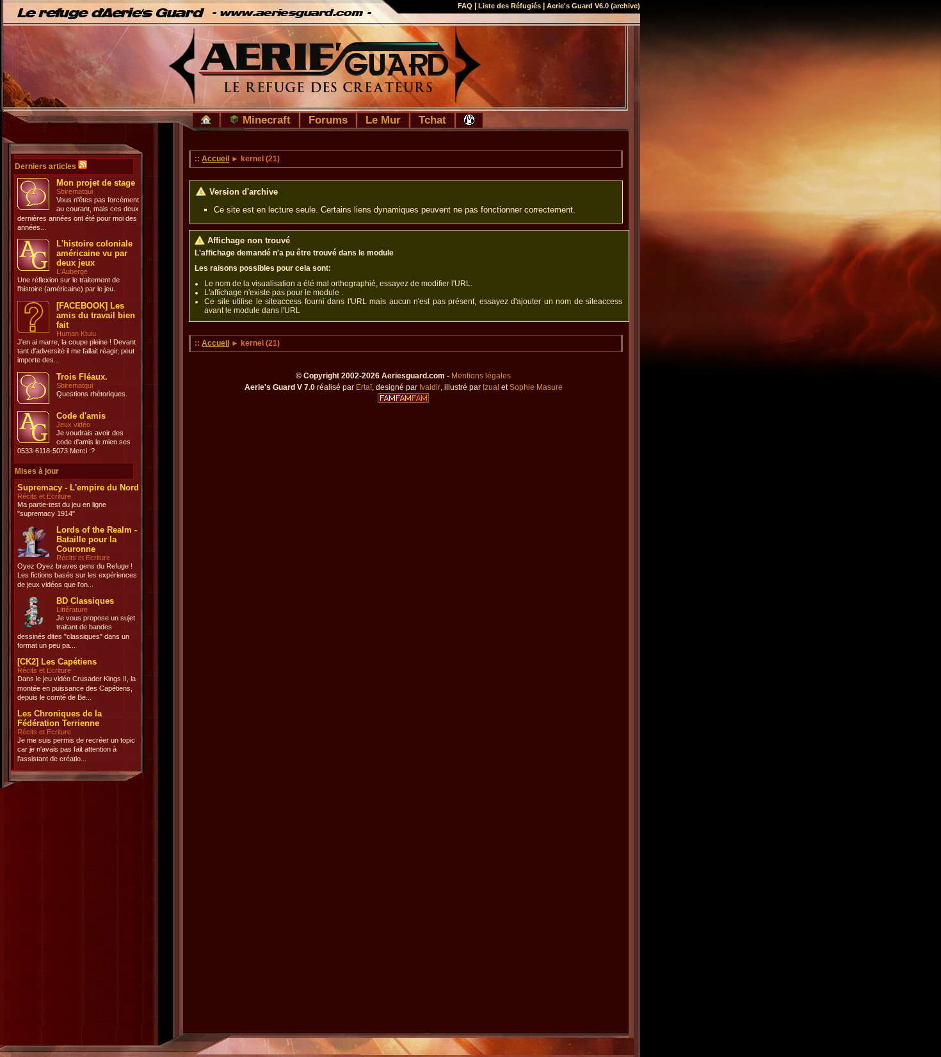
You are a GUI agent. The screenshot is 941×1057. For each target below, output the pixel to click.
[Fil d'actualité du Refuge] (82, 166)
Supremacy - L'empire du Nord (78, 487)
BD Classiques (85, 601)
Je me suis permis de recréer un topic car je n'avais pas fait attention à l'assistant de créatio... (76, 749)
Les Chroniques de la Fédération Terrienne (59, 718)
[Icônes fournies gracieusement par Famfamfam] (403, 398)
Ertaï (364, 387)
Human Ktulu (76, 333)
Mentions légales (481, 375)
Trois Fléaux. (82, 377)
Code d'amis (81, 416)
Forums (328, 119)
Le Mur (383, 119)
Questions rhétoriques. (91, 394)
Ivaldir (429, 387)
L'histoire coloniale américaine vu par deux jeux (94, 253)
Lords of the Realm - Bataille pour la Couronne (96, 539)
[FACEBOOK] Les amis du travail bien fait (95, 315)
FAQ (465, 6)
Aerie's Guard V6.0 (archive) (593, 6)
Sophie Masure (536, 387)
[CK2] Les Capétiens (57, 661)
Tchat (432, 119)
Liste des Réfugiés (509, 6)
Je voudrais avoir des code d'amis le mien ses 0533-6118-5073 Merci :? (74, 442)
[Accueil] (206, 120)
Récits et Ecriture (44, 496)
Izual (491, 387)
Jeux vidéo (73, 424)
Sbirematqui (74, 191)
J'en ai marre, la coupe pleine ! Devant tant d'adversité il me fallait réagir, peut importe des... (76, 351)
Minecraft (265, 119)
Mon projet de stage (95, 183)
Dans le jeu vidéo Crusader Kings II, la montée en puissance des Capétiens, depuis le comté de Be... (76, 688)
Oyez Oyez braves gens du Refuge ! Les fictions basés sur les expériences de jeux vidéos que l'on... (77, 575)
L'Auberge (72, 271)
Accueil (215, 158)
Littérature (72, 609)
